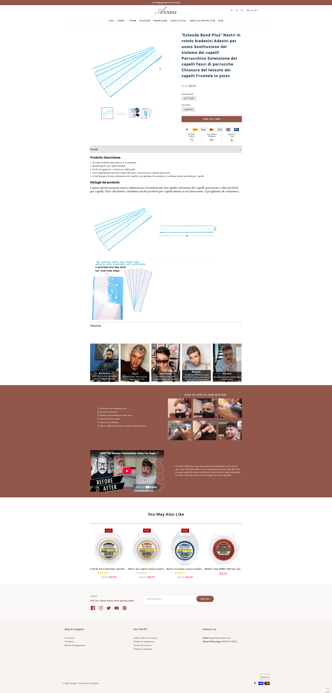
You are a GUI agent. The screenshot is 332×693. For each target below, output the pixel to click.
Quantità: (186, 105)
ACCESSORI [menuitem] (144, 20)
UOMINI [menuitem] (120, 20)
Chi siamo (69, 638)
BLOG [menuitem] (220, 20)
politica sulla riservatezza (145, 638)
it (242, 10)
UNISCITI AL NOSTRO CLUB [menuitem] (202, 20)
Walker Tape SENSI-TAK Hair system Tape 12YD (231, 569)
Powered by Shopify (89, 683)
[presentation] (239, 548)
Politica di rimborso (143, 649)
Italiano (264, 677)
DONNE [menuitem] (132, 20)
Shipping (95, 325)
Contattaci (69, 641)
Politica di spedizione (144, 641)
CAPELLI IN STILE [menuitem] (178, 20)
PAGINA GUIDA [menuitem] (160, 20)
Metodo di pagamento (74, 645)
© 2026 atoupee (69, 683)
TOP (327, 688)
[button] (160, 68)
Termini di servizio (142, 645)
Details (94, 149)
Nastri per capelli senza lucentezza (148, 569)
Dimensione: (188, 94)
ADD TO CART (212, 119)
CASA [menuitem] (111, 20)
